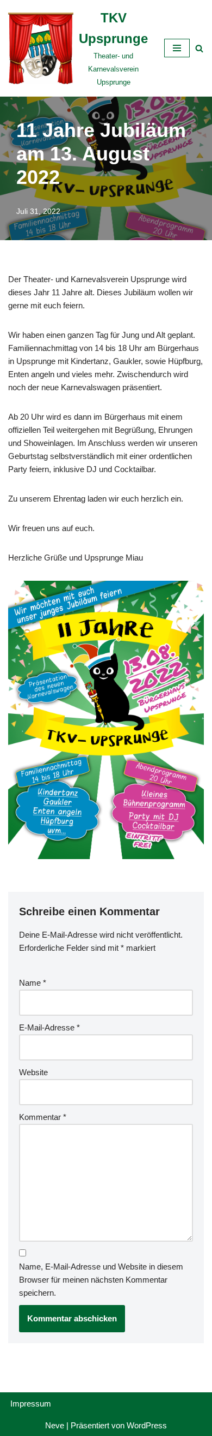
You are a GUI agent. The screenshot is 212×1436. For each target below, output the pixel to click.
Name (32, 982)
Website (33, 1072)
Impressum (30, 1403)
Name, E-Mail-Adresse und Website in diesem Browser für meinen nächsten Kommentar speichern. (101, 1279)
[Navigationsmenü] (177, 48)
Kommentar (42, 1117)
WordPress (147, 1425)
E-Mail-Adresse (49, 1027)
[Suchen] (199, 48)
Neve (54, 1425)
